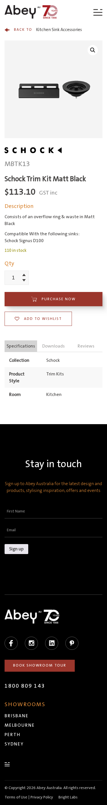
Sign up (16, 548)
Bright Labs (68, 797)
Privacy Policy (42, 797)
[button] (93, 50)
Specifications (21, 346)
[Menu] (97, 12)
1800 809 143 (25, 686)
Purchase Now (59, 299)
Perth (13, 734)
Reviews (86, 346)
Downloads (53, 346)
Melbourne (20, 725)
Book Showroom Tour (39, 665)
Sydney (14, 744)
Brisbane (17, 715)
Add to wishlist (43, 319)
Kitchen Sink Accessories (48, 29)
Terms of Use (16, 797)
